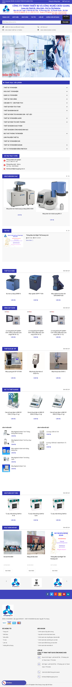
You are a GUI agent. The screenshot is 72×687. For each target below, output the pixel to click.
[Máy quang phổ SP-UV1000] (13, 361)
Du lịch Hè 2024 (8, 556)
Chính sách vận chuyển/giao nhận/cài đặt (48, 637)
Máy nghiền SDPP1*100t (13, 293)
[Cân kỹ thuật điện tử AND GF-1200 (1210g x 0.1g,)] (13, 401)
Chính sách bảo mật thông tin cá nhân (48, 640)
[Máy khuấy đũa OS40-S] (58, 361)
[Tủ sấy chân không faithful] (36, 504)
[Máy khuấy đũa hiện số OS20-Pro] (36, 361)
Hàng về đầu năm (32, 556)
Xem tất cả (66, 270)
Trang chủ (5, 631)
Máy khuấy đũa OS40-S (58, 371)
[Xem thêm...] (29, 240)
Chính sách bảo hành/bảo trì (45, 645)
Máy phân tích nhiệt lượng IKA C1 (19, 213)
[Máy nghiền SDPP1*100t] (13, 283)
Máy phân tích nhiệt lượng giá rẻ (52, 213)
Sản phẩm (5, 637)
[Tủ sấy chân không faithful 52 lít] (13, 504)
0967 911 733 (14, 161)
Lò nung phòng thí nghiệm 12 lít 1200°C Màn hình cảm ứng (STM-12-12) (59, 332)
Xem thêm (8, 570)
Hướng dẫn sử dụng (8, 645)
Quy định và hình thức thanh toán (46, 634)
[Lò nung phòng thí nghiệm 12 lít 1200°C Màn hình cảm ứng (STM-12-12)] (58, 320)
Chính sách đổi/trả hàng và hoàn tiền (47, 642)
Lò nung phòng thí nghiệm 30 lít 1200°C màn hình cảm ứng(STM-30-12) (13, 332)
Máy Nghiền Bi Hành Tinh (18, 431)
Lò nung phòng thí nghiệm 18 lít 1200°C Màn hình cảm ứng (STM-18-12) (36, 332)
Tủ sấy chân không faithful (36, 513)
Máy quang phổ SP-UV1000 (13, 371)
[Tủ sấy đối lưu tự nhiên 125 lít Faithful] (58, 504)
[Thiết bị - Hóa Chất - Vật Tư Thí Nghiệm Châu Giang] (36, 9)
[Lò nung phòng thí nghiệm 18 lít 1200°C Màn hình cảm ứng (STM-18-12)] (36, 320)
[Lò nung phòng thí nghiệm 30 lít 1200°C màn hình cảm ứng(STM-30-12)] (13, 320)
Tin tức (5, 640)
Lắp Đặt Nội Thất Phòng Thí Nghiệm (37, 235)
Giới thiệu (5, 634)
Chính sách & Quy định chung (46, 631)
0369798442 (15, 166)
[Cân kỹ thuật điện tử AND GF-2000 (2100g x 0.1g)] (36, 401)
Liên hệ (5, 642)
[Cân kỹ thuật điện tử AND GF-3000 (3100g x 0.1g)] (59, 401)
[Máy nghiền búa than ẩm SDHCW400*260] (36, 283)
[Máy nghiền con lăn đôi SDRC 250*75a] (58, 283)
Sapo (51, 684)
